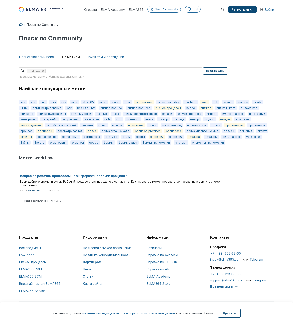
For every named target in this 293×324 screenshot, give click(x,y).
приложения (257, 125)
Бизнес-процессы (32, 262)
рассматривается (70, 131)
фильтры (78, 142)
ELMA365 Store (158, 284)
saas (205, 102)
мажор (163, 119)
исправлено (71, 119)
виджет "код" (226, 108)
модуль (225, 119)
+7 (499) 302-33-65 (225, 253)
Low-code (26, 255)
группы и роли (81, 113)
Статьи (88, 276)
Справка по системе (162, 255)
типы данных (232, 136)
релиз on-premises (147, 131)
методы (179, 119)
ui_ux (24, 108)
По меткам (71, 57)
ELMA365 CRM (30, 269)
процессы (45, 131)
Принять (229, 313)
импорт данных (233, 113)
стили (127, 136)
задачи (167, 113)
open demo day (168, 102)
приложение (234, 125)
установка (253, 136)
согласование (47, 136)
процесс (26, 131)
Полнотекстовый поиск (37, 57)
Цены (87, 269)
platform (190, 102)
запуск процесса (189, 113)
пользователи (196, 125)
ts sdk (257, 102)
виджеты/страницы (52, 113)
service (243, 102)
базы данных (86, 108)
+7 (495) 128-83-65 (225, 274)
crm (43, 102)
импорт (212, 113)
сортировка (92, 136)
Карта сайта (92, 284)
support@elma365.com (227, 280)
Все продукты (30, 248)
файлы (25, 142)
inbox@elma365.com (225, 259)
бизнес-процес (111, 108)
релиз (92, 131)
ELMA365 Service (32, 291)
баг (69, 108)
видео (190, 108)
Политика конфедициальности (106, 255)
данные (102, 113)
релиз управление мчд (202, 131)
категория (92, 119)
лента (149, 119)
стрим (140, 136)
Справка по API (158, 269)
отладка (87, 125)
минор (194, 119)
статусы (111, 136)
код (118, 119)
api (33, 102)
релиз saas (173, 131)
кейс (107, 119)
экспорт (181, 142)
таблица (194, 136)
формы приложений (156, 142)
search (227, 102)
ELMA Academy (158, 276)
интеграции (257, 113)
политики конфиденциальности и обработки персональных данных (129, 313)
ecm (74, 102)
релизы (229, 131)
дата (116, 113)
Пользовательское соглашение (107, 248)
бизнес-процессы (168, 108)
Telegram (256, 259)
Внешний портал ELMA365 (39, 284)
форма (93, 142)
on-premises (144, 102)
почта (216, 125)
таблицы (211, 136)
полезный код (172, 125)
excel (115, 102)
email (102, 102)
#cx (23, 102)
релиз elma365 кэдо (115, 131)
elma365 (88, 102)
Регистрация (242, 9)
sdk (215, 102)
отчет (102, 125)
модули (210, 119)
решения (246, 131)
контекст (133, 119)
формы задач (128, 142)
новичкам (242, 119)
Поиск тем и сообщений (105, 57)
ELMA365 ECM (30, 276)
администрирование (47, 108)
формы (108, 142)
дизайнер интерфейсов (141, 113)
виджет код (249, 108)
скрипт (262, 131)
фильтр (39, 142)
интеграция (28, 119)
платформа (135, 125)
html (127, 102)
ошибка (117, 125)
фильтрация (58, 142)
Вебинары (154, 248)
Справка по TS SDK (161, 262)
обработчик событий (61, 125)
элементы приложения (208, 142)
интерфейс (49, 119)
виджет (206, 108)
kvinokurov (34, 190)
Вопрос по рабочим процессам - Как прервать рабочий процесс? (73, 176)
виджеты (27, 113)
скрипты (26, 136)
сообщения (70, 136)
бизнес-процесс (138, 108)
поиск (153, 125)
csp (53, 102)
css (63, 102)
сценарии (157, 136)
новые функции (31, 125)
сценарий (176, 136)
